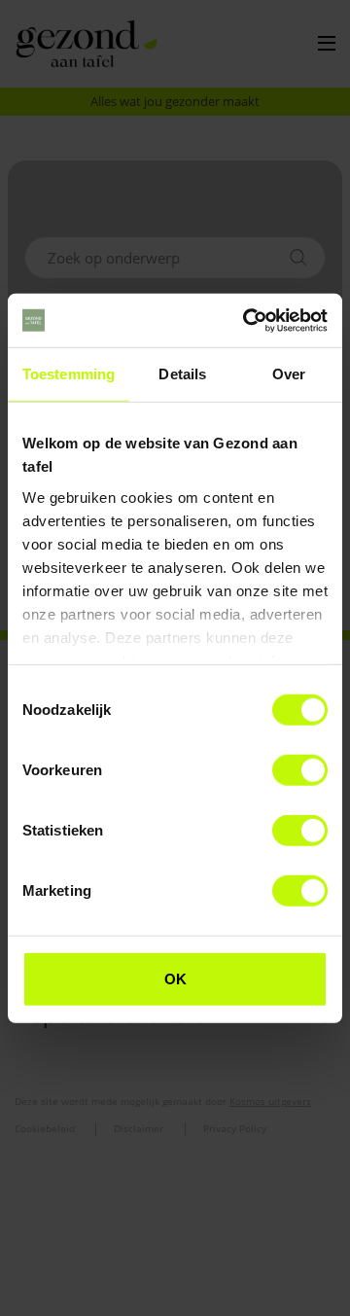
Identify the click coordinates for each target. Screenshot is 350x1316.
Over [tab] (288, 374)
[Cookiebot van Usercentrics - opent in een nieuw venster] (247, 320)
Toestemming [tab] (68, 374)
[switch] (300, 770)
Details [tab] (182, 374)
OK (175, 979)
